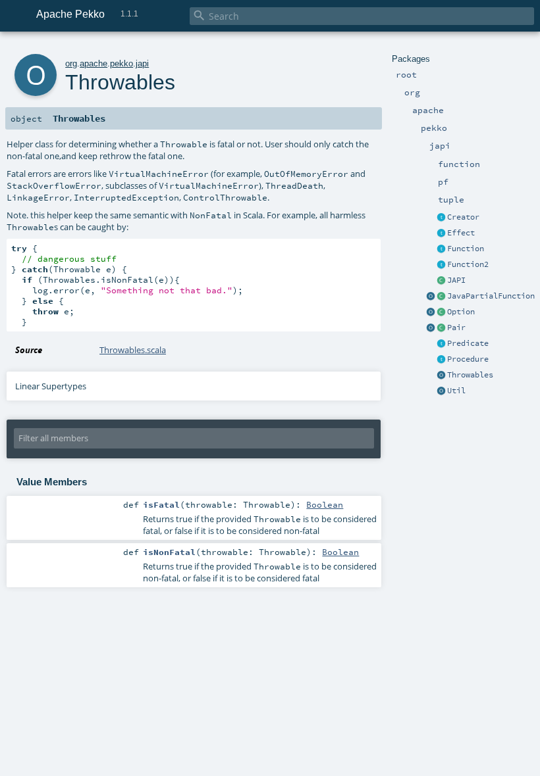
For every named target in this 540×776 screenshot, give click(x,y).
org (71, 63)
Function (465, 248)
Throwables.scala (132, 350)
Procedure (468, 359)
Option (461, 311)
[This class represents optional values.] (441, 312)
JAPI (456, 280)
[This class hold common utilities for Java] (441, 391)
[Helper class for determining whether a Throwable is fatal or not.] (441, 375)
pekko (121, 63)
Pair (456, 327)
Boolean (324, 504)
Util (456, 390)
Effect (461, 232)
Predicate (468, 343)
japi (142, 63)
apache (93, 63)
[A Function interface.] (441, 249)
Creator (463, 217)
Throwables (470, 374)
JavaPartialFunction (491, 296)
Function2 (468, 264)
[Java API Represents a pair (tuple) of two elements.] (441, 328)
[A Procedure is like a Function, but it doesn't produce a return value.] (441, 359)
